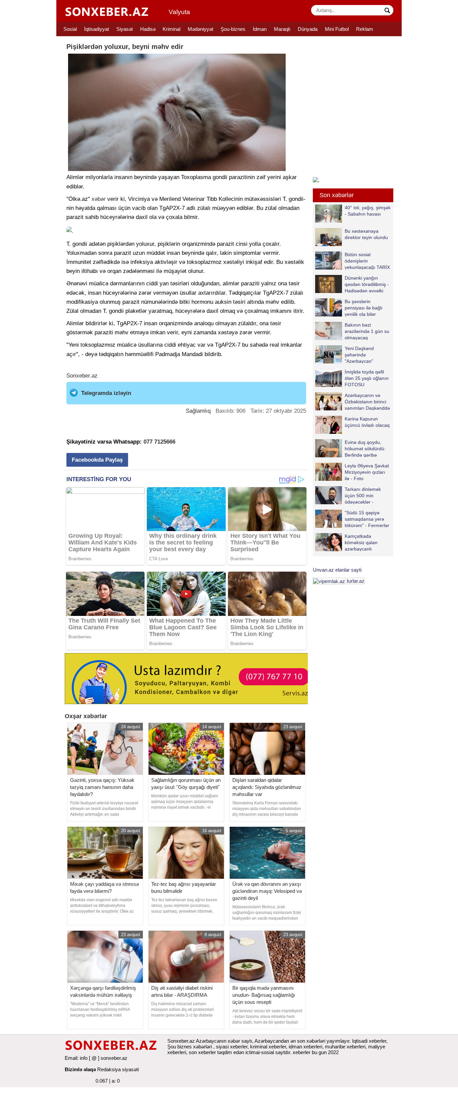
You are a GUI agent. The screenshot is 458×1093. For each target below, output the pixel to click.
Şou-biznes (233, 29)
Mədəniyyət (200, 29)
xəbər (99, 199)
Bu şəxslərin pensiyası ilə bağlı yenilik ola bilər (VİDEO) (364, 308)
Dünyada (308, 29)
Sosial (70, 29)
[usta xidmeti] (190, 678)
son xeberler (202, 1052)
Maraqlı (282, 29)
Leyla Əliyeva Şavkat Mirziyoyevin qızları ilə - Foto (367, 472)
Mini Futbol (337, 29)
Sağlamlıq (198, 411)
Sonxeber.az (82, 375)
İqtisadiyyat (96, 29)
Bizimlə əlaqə (80, 1069)
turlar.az (355, 581)
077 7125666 (159, 442)
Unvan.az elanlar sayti (337, 570)
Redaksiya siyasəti (118, 1069)
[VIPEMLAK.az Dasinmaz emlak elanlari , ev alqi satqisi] (329, 581)
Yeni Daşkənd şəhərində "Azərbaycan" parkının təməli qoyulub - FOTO (345, 354)
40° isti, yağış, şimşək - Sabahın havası (368, 211)
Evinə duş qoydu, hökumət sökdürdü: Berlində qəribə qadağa (365, 448)
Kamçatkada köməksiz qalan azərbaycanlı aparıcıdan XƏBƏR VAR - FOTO (350, 542)
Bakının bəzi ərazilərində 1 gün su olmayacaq (367, 331)
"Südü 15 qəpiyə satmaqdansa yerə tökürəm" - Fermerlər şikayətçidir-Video (367, 519)
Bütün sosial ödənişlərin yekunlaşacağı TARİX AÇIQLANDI (367, 261)
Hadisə (148, 29)
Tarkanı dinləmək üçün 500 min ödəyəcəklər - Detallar (363, 495)
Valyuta (179, 11)
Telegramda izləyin (106, 393)
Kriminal (171, 29)
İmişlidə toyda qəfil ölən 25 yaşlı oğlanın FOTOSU (367, 378)
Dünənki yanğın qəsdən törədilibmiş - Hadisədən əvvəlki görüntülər (367, 284)
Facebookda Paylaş (97, 460)
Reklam (364, 29)
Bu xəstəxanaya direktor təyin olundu (366, 234)
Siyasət (124, 29)
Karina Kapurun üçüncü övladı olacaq (367, 422)
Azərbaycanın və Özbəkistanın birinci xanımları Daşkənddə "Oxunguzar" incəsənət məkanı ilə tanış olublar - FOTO (352, 401)
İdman (260, 29)
